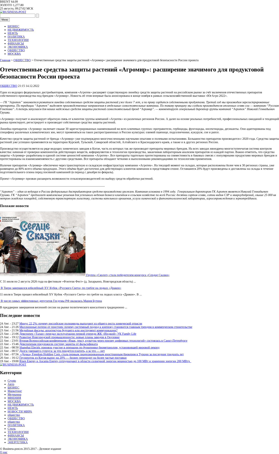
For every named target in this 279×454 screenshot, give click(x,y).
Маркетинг (15, 391)
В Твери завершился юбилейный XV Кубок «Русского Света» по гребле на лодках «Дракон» (61, 288)
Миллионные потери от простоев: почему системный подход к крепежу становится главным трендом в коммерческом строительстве (105, 327)
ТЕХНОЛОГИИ (18, 40)
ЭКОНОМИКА (18, 46)
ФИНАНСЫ (16, 43)
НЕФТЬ (13, 33)
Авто (11, 384)
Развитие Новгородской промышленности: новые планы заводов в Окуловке (69, 337)
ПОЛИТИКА (16, 36)
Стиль (12, 428)
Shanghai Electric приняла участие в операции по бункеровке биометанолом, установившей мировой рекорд (89, 347)
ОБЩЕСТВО (16, 50)
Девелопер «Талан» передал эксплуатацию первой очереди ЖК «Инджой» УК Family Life (77, 333)
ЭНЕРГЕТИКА (18, 442)
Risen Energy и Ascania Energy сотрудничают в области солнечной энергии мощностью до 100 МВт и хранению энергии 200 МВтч (105, 361)
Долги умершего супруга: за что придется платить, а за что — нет (62, 350)
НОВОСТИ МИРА (20, 411)
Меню (5, 19)
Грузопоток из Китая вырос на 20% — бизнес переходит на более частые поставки (73, 357)
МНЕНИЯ (14, 397)
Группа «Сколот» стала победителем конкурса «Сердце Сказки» (127, 275)
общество (14, 415)
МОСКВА (14, 53)
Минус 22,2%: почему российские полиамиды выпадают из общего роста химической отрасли (80, 323)
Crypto (12, 380)
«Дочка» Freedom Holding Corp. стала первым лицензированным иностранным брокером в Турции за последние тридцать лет (101, 354)
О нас (3, 452)
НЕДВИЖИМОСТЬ (21, 29)
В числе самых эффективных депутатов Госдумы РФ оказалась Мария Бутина (51, 300)
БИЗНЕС (13, 26)
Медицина (14, 394)
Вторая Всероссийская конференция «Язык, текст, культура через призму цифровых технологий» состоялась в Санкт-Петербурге (103, 340)
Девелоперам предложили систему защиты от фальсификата (58, 344)
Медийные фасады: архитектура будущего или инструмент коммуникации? (68, 330)
